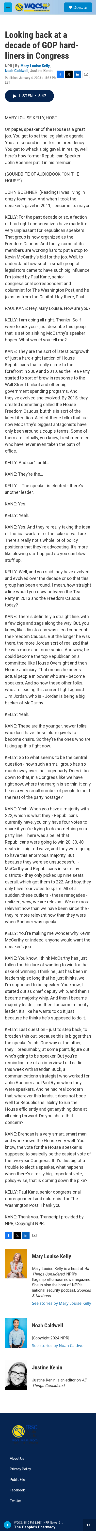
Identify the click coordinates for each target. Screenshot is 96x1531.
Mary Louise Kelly (35, 65)
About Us (17, 1458)
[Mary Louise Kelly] (16, 1263)
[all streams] (89, 1525)
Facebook (17, 1490)
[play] (7, 1524)
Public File (17, 1480)
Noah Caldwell (16, 70)
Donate (80, 7)
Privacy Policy (20, 1469)
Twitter (15, 1501)
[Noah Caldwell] (16, 1333)
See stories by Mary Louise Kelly (61, 1303)
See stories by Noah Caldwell (58, 1345)
